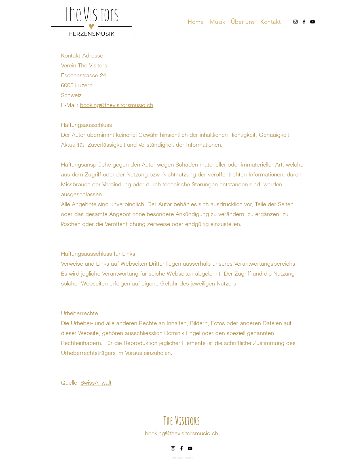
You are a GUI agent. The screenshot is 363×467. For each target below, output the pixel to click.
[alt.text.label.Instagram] (295, 22)
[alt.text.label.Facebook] (304, 22)
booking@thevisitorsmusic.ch (116, 104)
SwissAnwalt (96, 382)
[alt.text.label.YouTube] (312, 22)
